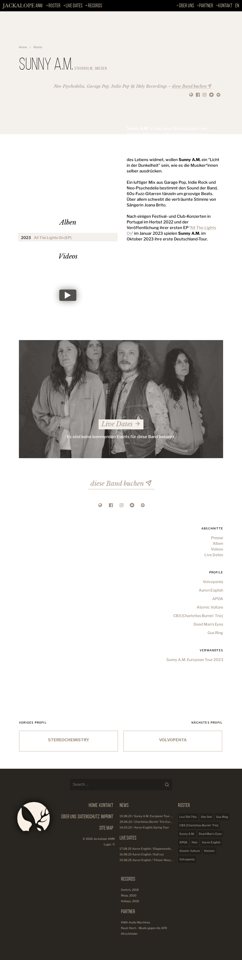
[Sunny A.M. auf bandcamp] (211, 95)
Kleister (209, 851)
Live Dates (74, 5)
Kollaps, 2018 (130, 901)
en (237, 5)
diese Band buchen (189, 86)
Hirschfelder (129, 933)
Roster (54, 5)
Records (95, 5)
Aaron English (211, 590)
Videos (217, 549)
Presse (217, 538)
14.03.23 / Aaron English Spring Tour (144, 827)
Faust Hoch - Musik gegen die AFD (144, 928)
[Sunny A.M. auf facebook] (198, 95)
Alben (218, 543)
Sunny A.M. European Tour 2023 (194, 659)
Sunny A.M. (186, 834)
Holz (195, 842)
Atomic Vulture (210, 607)
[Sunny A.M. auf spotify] (218, 95)
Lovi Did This (188, 817)
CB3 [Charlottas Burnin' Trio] (198, 616)
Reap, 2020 (128, 895)
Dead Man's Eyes (208, 624)
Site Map (106, 828)
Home (23, 47)
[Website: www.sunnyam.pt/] (191, 95)
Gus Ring (215, 633)
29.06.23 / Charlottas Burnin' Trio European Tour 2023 (156, 821)
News (124, 805)
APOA (217, 599)
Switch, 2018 (130, 890)
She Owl (206, 817)
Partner (206, 5)
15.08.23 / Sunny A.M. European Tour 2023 (148, 816)
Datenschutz (88, 816)
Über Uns (186, 5)
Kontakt (225, 5)
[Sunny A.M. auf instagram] (204, 95)
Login (108, 844)
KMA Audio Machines (135, 922)
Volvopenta (213, 582)
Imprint (107, 816)
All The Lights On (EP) (53, 237)
